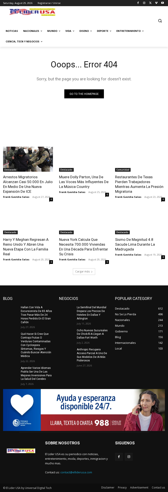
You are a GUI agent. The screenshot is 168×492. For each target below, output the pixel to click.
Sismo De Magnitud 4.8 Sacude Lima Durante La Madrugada (135, 244)
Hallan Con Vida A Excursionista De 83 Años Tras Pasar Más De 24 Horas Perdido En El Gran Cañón (36, 315)
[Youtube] (162, 3)
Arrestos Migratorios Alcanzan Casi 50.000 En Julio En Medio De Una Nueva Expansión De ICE (28, 184)
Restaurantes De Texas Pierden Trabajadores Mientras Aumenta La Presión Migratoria (139, 184)
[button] (160, 21)
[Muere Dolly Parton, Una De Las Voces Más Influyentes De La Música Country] (84, 159)
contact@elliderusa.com (76, 472)
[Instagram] (144, 3)
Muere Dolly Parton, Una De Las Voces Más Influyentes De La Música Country (83, 182)
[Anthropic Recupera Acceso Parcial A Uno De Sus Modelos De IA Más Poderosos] (66, 353)
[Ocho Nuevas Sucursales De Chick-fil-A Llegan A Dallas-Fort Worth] (66, 334)
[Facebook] (138, 3)
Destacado (10, 169)
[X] (150, 3)
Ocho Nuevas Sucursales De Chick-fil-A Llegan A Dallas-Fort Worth (92, 334)
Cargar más (82, 271)
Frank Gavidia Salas (16, 196)
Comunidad (122, 169)
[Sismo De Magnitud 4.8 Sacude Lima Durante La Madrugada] (140, 221)
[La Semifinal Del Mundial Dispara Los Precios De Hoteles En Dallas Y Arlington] (66, 311)
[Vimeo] (156, 3)
